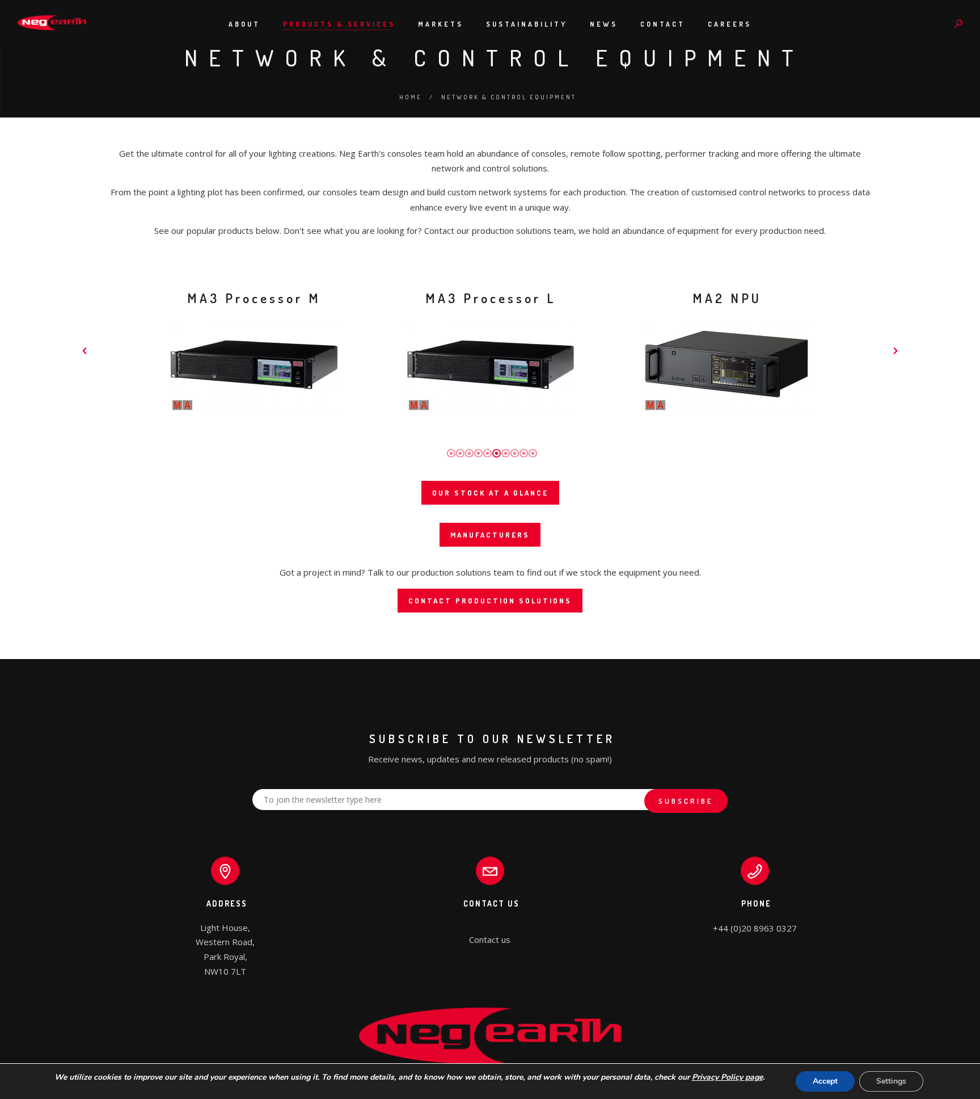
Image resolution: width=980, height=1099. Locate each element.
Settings (891, 1081)
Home (410, 97)
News (604, 24)
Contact (662, 24)
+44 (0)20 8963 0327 (755, 928)
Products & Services (339, 24)
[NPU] (727, 365)
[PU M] (254, 365)
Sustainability (526, 24)
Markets (440, 24)
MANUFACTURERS (490, 534)
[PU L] (490, 365)
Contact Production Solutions (490, 600)
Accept (825, 1081)
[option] (253, 350)
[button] (84, 350)
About (244, 24)
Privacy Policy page (727, 1077)
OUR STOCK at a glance (490, 492)
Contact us (489, 939)
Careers (729, 24)
